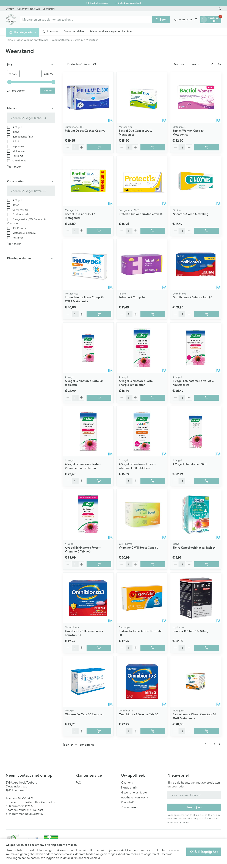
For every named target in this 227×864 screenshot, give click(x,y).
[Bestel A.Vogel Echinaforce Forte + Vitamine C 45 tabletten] (99, 481)
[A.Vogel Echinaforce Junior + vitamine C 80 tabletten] (142, 431)
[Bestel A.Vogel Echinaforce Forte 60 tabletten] (99, 398)
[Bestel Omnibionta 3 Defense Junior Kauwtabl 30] (99, 648)
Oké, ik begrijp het (204, 851)
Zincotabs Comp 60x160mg (190, 214)
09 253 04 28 (26, 798)
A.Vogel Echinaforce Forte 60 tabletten (84, 383)
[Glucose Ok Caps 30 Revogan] (88, 681)
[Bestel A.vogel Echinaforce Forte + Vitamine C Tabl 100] (99, 564)
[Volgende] (218, 744)
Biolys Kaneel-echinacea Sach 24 (194, 547)
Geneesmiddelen (74, 31)
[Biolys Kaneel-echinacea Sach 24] (195, 514)
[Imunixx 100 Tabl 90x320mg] (195, 598)
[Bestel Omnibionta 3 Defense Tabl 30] (152, 731)
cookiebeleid (92, 858)
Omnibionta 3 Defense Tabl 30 (138, 714)
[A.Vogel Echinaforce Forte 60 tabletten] (88, 347)
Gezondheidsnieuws (28, 8)
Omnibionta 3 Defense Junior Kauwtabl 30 (84, 633)
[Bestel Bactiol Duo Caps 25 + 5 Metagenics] (99, 231)
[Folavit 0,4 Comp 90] (142, 264)
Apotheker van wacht (134, 797)
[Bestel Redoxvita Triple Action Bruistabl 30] (152, 648)
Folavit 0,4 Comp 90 (132, 297)
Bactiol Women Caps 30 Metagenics (188, 132)
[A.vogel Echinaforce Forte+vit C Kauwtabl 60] (195, 347)
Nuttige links (129, 787)
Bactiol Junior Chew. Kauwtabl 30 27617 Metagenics (194, 716)
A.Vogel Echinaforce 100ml (190, 464)
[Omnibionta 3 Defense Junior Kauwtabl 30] (88, 598)
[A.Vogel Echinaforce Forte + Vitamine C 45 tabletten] (88, 431)
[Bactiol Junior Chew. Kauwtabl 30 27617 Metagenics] (195, 681)
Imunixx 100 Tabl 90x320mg (190, 631)
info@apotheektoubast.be (39, 802)
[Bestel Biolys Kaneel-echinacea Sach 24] (206, 564)
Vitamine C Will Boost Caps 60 (138, 547)
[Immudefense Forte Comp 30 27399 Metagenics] (88, 264)
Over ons (127, 782)
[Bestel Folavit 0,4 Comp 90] (152, 314)
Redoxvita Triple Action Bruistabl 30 (140, 633)
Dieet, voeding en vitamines (32, 40)
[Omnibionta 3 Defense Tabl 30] (142, 681)
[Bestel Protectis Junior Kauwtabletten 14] (152, 231)
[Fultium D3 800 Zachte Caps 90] (88, 97)
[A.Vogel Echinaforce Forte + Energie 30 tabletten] (142, 347)
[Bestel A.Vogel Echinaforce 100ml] (206, 481)
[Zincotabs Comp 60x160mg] (195, 181)
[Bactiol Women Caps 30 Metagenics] (195, 97)
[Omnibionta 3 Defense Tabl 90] (195, 264)
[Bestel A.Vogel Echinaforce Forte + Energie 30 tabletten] (152, 398)
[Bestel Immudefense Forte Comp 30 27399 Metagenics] (99, 314)
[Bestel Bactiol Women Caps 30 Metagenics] (206, 147)
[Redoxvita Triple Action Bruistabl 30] (142, 598)
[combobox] (86, 19)
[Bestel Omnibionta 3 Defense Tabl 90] (206, 314)
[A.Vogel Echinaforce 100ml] (195, 431)
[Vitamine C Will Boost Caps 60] (142, 514)
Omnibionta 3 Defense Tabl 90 (192, 297)
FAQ (78, 782)
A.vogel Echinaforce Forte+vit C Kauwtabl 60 (193, 383)
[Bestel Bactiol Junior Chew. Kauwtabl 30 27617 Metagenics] (206, 731)
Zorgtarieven (129, 807)
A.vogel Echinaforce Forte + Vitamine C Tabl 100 (83, 549)
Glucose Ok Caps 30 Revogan (84, 714)
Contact (10, 8)
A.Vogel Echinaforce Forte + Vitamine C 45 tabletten (83, 466)
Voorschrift (48, 8)
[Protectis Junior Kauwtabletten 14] (142, 181)
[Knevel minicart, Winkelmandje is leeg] (204, 19)
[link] (205, 744)
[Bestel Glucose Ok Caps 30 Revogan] (99, 731)
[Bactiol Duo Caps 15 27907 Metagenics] (142, 97)
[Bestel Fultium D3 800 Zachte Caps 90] (99, 147)
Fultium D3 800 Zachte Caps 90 (85, 130)
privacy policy (180, 822)
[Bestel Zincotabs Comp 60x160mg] (206, 231)
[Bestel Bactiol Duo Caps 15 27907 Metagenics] (152, 147)
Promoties (52, 31)
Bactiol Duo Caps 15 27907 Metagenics (135, 132)
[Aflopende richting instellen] (219, 64)
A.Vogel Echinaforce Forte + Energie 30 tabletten (137, 383)
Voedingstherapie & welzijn (67, 40)
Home (9, 40)
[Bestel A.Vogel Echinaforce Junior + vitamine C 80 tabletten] (152, 481)
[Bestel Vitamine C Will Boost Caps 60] (152, 564)
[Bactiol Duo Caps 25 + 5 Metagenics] (88, 181)
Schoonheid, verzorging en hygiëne (111, 31)
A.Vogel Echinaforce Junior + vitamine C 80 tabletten (137, 466)
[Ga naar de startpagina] (11, 19)
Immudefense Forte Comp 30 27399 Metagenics (84, 299)
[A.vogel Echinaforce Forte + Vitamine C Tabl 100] (88, 514)
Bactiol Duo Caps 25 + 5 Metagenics (80, 216)
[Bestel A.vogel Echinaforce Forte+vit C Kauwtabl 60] (206, 398)
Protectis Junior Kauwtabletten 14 (140, 214)
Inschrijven (194, 807)
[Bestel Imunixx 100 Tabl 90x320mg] (206, 648)
